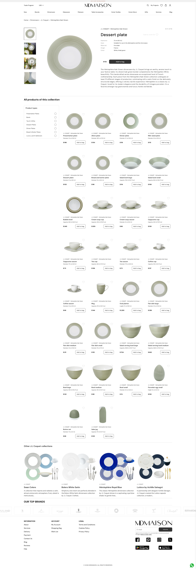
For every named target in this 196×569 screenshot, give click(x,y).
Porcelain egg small (155, 387)
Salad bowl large (126, 178)
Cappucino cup (153, 220)
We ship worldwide (98, 1)
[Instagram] (159, 540)
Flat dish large (153, 304)
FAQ (25, 549)
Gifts (146, 12)
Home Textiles (116, 12)
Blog (170, 12)
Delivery (27, 532)
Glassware (66, 12)
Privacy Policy (84, 532)
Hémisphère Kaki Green (59, 20)
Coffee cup (152, 262)
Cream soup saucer (127, 220)
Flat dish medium (69, 345)
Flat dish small (96, 345)
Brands (37, 12)
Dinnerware (51, 12)
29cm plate (95, 136)
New (25, 12)
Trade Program (29, 5)
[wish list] (161, 5)
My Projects (155, 5)
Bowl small (124, 387)
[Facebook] (137, 540)
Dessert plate (68, 178)
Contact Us (28, 538)
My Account (55, 525)
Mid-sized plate (154, 136)
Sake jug (94, 429)
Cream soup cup (97, 220)
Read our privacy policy (146, 534)
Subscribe (165, 529)
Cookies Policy (84, 528)
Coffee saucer (68, 304)
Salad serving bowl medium (158, 345)
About (26, 525)
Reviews (27, 545)
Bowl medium (96, 387)
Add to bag (120, 62)
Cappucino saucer (70, 262)
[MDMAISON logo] (153, 523)
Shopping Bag (56, 528)
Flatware (80, 12)
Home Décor (133, 12)
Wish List (54, 532)
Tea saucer (124, 262)
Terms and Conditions (87, 525)
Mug (93, 304)
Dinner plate (124, 136)
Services (158, 12)
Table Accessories (97, 12)
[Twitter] (170, 540)
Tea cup (94, 262)
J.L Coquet (45, 20)
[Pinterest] (148, 540)
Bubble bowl (67, 220)
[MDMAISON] (98, 5)
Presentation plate (70, 136)
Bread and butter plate (100, 178)
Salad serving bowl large (129, 345)
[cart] (166, 5)
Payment (27, 535)
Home (26, 20)
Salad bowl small (154, 178)
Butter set (67, 429)
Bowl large (67, 387)
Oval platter (124, 304)
